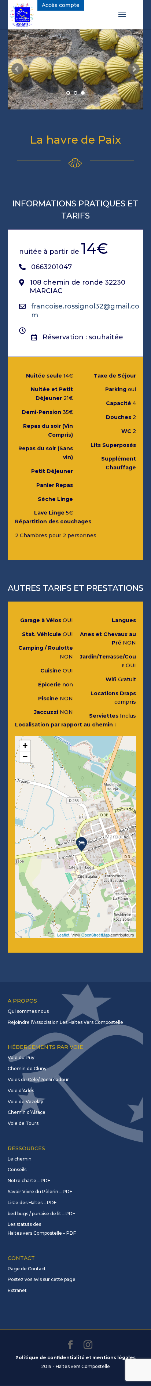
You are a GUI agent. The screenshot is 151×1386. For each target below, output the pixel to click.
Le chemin (20, 1159)
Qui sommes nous (28, 1011)
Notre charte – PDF (29, 1180)
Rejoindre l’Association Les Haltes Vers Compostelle (65, 1022)
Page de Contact (27, 1268)
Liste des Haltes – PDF (32, 1202)
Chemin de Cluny (27, 1068)
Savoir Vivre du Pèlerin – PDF (40, 1191)
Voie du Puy (21, 1057)
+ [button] (25, 745)
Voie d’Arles (21, 1090)
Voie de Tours (23, 1123)
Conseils (17, 1169)
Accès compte (61, 5)
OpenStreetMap (95, 935)
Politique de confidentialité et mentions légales (75, 1357)
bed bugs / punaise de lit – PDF (41, 1213)
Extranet (17, 1290)
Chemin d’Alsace (26, 1112)
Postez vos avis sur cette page (42, 1279)
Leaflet (63, 935)
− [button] (25, 756)
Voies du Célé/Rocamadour (38, 1079)
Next (134, 69)
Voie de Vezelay (25, 1101)
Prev (17, 69)
